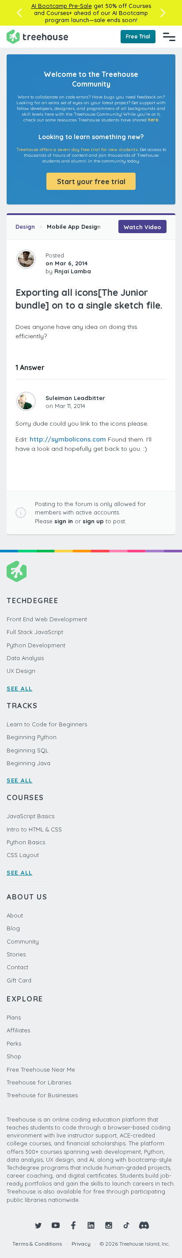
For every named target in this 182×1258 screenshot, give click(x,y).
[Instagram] (108, 1225)
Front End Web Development (47, 619)
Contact (17, 967)
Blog (13, 928)
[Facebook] (73, 1225)
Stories (16, 954)
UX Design (21, 670)
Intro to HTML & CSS (34, 829)
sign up (93, 521)
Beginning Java (28, 763)
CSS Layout (23, 854)
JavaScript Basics (30, 816)
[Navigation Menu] (169, 36)
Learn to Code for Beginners (47, 724)
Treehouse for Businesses (42, 1095)
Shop (14, 1056)
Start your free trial (91, 181)
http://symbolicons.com (68, 439)
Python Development (36, 645)
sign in (63, 521)
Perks (14, 1043)
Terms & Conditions (37, 1243)
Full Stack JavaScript (35, 631)
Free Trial (138, 36)
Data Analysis (25, 657)
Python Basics (26, 842)
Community (23, 941)
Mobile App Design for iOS (85, 226)
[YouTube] (55, 1225)
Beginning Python (32, 736)
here (153, 120)
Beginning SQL (28, 750)
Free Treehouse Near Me (41, 1069)
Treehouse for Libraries (39, 1082)
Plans (14, 1017)
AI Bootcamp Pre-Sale (61, 5)
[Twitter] (38, 1225)
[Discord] (144, 1225)
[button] (19, 13)
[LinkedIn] (91, 1225)
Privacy (81, 1243)
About (15, 915)
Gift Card (19, 980)
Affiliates (18, 1030)
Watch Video (142, 226)
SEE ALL (20, 688)
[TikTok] (126, 1225)
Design (25, 226)
